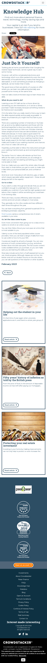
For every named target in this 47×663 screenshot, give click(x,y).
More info (22, 655)
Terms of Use (23, 612)
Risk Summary (23, 615)
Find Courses (6, 214)
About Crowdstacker (23, 576)
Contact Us (23, 618)
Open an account (22, 565)
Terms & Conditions (23, 599)
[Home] (16, 3)
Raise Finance (23, 579)
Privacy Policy (23, 602)
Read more (23, 312)
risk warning (29, 27)
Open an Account (23, 596)
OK (23, 660)
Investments (23, 573)
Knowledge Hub (23, 586)
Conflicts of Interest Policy (23, 609)
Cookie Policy (23, 605)
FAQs (23, 583)
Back (9, 272)
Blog (23, 592)
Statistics (23, 589)
